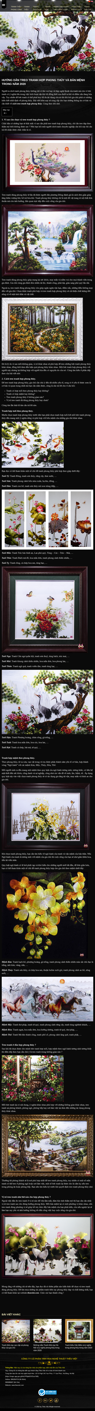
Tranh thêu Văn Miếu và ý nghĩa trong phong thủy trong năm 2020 (78, 1346)
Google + (45, 1400)
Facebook (40, 1400)
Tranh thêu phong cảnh (16, 8)
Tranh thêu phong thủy (76, 8)
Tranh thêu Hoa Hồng (37, 9)
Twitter (51, 1400)
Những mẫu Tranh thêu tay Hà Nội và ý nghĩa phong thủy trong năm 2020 (46, 1347)
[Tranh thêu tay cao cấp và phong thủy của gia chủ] (16, 1331)
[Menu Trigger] (3, 5)
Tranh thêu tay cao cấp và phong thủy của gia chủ (15, 1346)
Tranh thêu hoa (27, 9)
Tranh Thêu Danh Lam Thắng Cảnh (61, 8)
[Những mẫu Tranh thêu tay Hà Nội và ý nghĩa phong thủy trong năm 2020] (47, 1331)
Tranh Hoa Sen (47, 9)
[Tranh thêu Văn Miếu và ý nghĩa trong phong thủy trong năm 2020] (79, 1331)
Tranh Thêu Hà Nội (87, 9)
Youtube (56, 1400)
